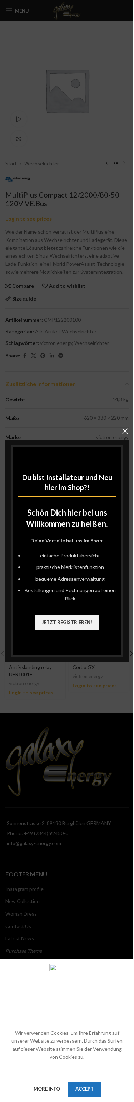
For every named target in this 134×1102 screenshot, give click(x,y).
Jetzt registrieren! (67, 622)
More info (47, 1089)
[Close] (125, 431)
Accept (84, 1089)
